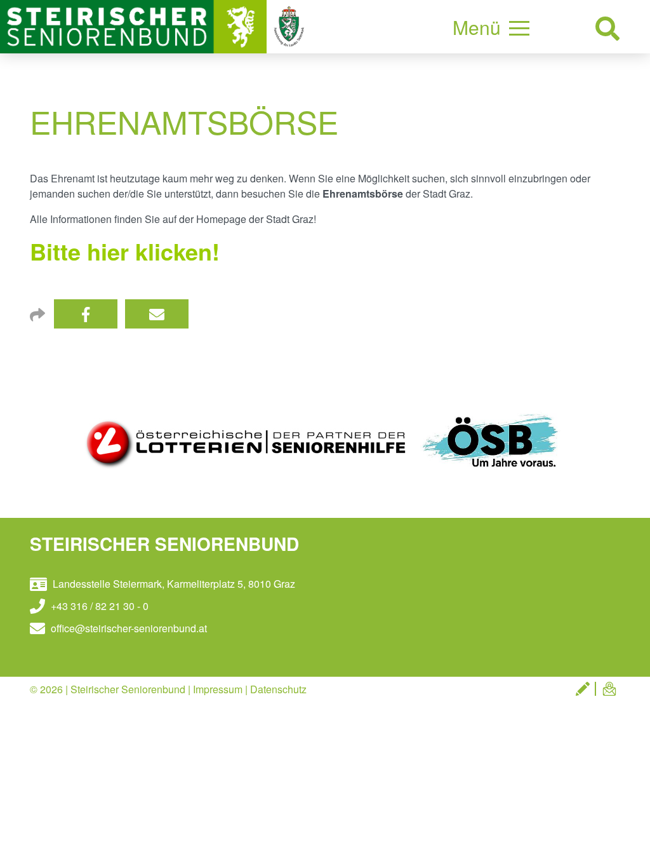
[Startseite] (134, 25)
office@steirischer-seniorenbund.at (127, 628)
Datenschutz (278, 689)
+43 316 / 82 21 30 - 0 (98, 606)
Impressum (217, 689)
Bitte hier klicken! (125, 251)
